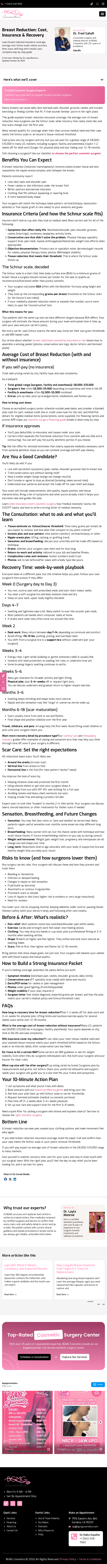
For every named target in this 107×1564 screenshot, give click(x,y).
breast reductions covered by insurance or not (59, 340)
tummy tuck (70, 735)
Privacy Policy (68, 1559)
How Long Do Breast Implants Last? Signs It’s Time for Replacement (23, 1268)
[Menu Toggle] (102, 14)
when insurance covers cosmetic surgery (32, 504)
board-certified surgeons (49, 1090)
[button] (102, 79)
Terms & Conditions (90, 1559)
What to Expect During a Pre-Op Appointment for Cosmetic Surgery (79, 1267)
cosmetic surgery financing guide (47, 419)
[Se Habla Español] (74, 1536)
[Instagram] (103, 3)
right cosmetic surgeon (28, 1115)
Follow (100, 1384)
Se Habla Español (90, 1535)
